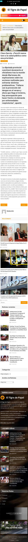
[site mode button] (23, 20)
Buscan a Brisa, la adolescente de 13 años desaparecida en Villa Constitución (17, 359)
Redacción (12, 63)
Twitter (4, 501)
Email (3, 504)
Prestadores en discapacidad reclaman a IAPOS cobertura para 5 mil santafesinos (13, 297)
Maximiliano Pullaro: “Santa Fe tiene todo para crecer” (5, 205)
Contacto (12, 540)
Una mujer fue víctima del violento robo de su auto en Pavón (18, 337)
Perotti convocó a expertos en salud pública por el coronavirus (13, 244)
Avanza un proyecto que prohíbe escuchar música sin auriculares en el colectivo (13, 270)
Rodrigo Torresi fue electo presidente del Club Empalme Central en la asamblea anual (18, 328)
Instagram (4, 498)
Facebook (4, 495)
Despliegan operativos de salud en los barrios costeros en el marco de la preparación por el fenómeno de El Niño (18, 348)
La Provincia (4, 61)
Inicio (17, 540)
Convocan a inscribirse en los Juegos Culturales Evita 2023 (24, 205)
